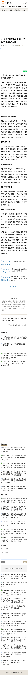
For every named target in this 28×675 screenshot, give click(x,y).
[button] (26, 3)
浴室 (24, 10)
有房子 (18, 6)
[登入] (23, 3)
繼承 (11, 10)
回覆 (25, 562)
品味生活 (4, 6)
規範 (3, 562)
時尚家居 (20, 45)
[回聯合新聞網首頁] (3, 2)
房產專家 (12, 6)
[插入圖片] (21, 562)
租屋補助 (17, 10)
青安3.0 (4, 10)
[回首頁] (6, 2)
